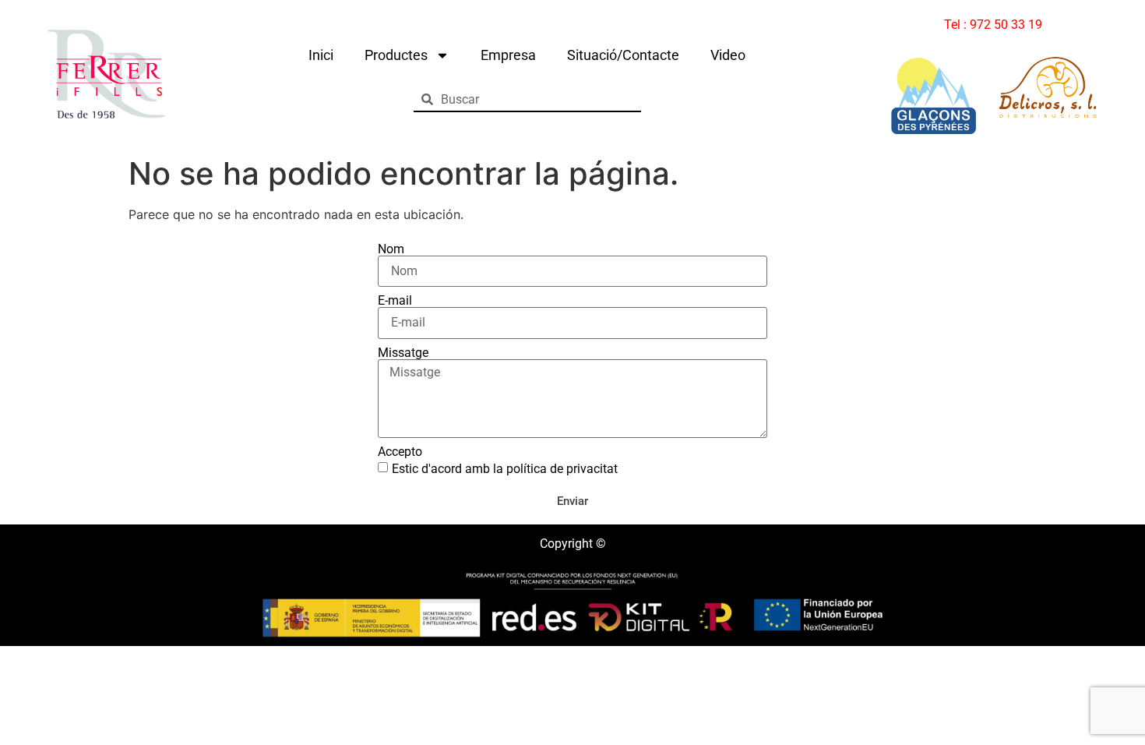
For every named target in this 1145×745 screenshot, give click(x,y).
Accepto (400, 452)
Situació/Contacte (623, 55)
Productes (396, 55)
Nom (391, 249)
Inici (320, 55)
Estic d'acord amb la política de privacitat (505, 468)
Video (727, 55)
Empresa (508, 55)
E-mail (395, 301)
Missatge (403, 353)
